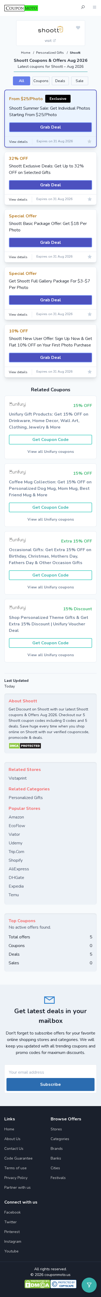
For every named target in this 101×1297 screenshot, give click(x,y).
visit (49, 40)
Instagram (12, 1241)
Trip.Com (16, 852)
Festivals (58, 1177)
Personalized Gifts (50, 52)
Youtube (11, 1251)
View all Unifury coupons (50, 451)
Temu (14, 895)
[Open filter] (89, 1285)
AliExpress (19, 869)
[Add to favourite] (78, 28)
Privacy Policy (15, 1177)
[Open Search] (82, 8)
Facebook (12, 1212)
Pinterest (12, 1231)
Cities (55, 1168)
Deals (60, 80)
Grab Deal (50, 127)
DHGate (16, 878)
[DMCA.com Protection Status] (50, 746)
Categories (60, 1138)
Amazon (16, 817)
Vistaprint (18, 778)
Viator (14, 834)
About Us (12, 1138)
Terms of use (15, 1168)
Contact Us (13, 1148)
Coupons (40, 80)
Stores (56, 1129)
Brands (57, 1148)
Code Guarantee (18, 1158)
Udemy (15, 843)
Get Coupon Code (50, 440)
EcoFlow (17, 826)
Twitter (10, 1222)
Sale (79, 80)
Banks (56, 1158)
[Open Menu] (94, 8)
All (21, 80)
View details (18, 142)
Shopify (16, 860)
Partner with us (17, 1187)
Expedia (16, 886)
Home (26, 52)
